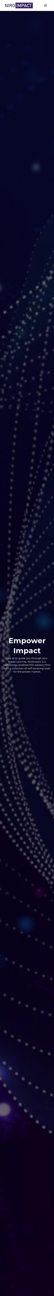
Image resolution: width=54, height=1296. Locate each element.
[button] (45, 5)
